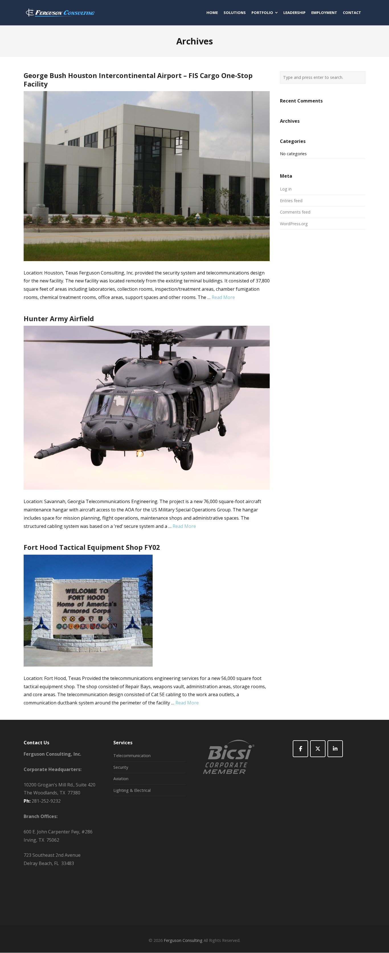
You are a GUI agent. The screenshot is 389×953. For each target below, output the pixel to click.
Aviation (120, 778)
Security (120, 767)
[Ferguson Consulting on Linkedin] (335, 748)
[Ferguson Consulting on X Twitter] (317, 748)
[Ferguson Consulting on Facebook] (300, 748)
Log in (286, 189)
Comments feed (295, 212)
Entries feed (291, 200)
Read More (223, 297)
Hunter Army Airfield (59, 318)
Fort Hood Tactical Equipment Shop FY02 (92, 547)
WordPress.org (294, 223)
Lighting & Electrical (132, 790)
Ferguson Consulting (183, 940)
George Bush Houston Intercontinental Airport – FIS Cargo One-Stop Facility (138, 80)
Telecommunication (132, 755)
